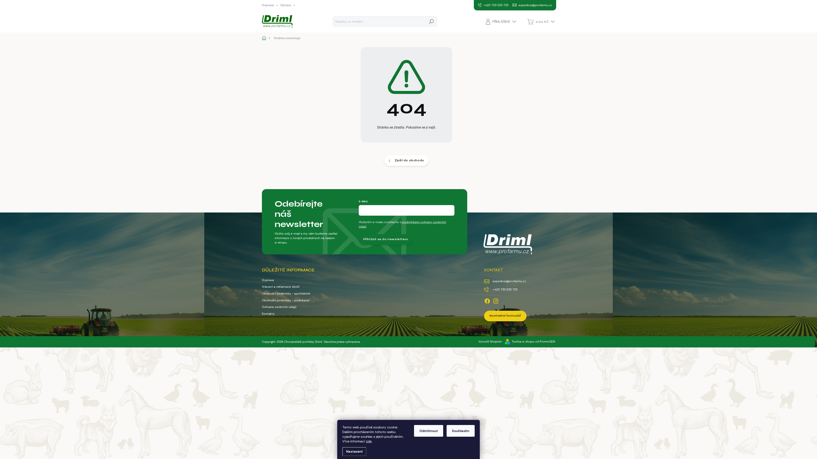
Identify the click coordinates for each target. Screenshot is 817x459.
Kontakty (268, 314)
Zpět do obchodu (409, 160)
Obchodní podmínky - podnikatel (285, 300)
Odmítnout (428, 431)
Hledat (431, 21)
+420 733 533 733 (505, 289)
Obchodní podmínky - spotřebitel (286, 293)
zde (369, 441)
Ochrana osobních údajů (279, 307)
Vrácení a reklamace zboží (280, 287)
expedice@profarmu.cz (509, 281)
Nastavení (354, 451)
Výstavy (285, 5)
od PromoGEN (545, 341)
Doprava (268, 5)
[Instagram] (496, 300)
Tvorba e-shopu (523, 341)
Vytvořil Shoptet (490, 341)
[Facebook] (487, 300)
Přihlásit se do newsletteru (385, 239)
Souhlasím (460, 431)
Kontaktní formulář (505, 315)
